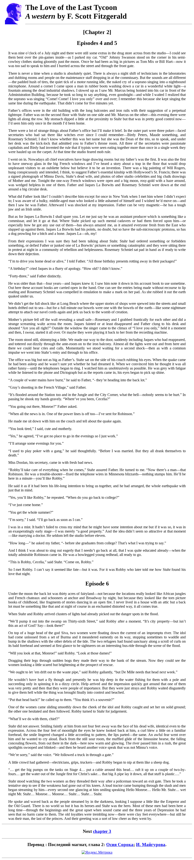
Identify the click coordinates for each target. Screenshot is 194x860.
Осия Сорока (119, 844)
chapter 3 (102, 831)
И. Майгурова (150, 844)
